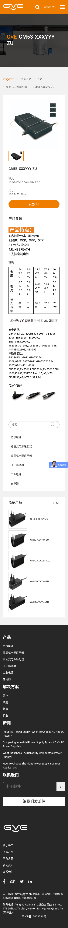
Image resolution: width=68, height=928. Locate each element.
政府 (5, 702)
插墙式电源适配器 (21, 446)
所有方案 (8, 858)
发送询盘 (34, 204)
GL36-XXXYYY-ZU (39, 519)
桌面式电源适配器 (16, 86)
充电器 (15, 483)
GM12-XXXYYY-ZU (39, 602)
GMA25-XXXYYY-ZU (40, 560)
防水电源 (16, 437)
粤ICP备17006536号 (34, 916)
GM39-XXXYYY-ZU (39, 540)
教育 (5, 708)
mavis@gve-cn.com (26, 893)
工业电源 (16, 474)
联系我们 (8, 871)
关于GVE (8, 845)
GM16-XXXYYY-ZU (39, 581)
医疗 (5, 695)
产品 (39, 78)
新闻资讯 (8, 865)
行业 (5, 715)
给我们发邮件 (34, 801)
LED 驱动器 (17, 464)
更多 (56, 502)
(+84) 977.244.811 (26, 904)
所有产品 (26, 78)
